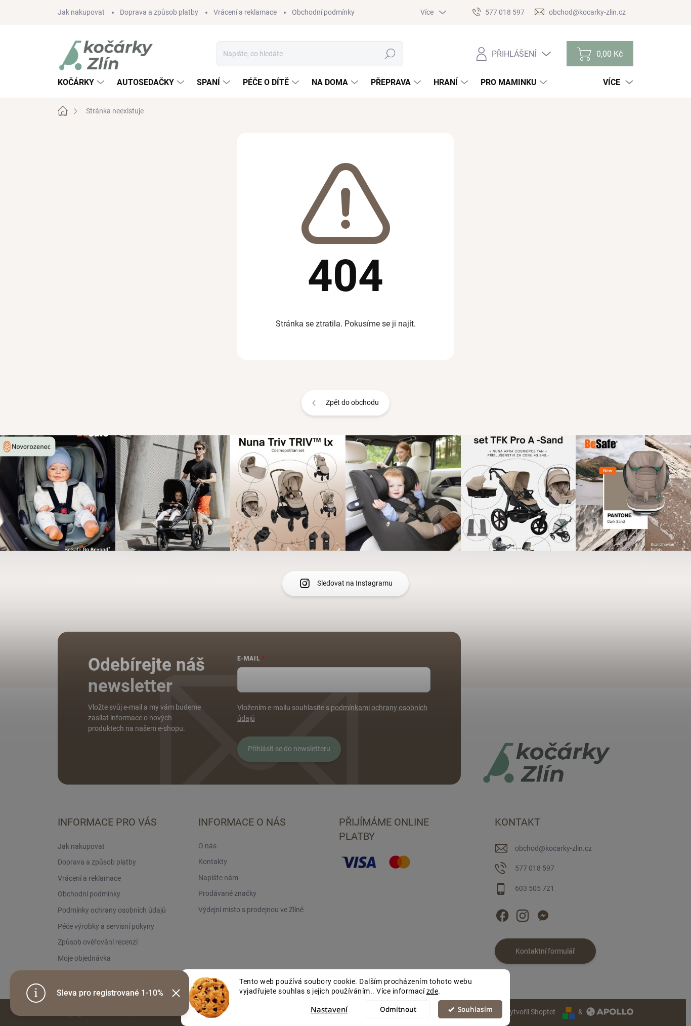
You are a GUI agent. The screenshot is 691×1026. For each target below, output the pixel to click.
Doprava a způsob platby (159, 12)
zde (432, 991)
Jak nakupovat (81, 12)
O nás (207, 846)
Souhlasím (475, 1009)
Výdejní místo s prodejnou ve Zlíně (251, 910)
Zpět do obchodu (352, 402)
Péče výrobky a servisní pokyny (106, 926)
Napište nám (218, 878)
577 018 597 (534, 868)
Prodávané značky (227, 893)
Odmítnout (398, 1009)
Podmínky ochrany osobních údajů (112, 910)
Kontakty (212, 861)
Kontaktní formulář (545, 951)
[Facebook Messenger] (542, 913)
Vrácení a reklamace (245, 12)
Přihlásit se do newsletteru (289, 749)
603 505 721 (534, 888)
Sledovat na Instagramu (355, 583)
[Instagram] (522, 913)
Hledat (389, 54)
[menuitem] (82, 82)
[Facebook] (502, 913)
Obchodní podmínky (323, 12)
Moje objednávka (84, 958)
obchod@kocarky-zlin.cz (553, 848)
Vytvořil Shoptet (530, 1012)
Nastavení (329, 1009)
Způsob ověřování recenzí (98, 942)
